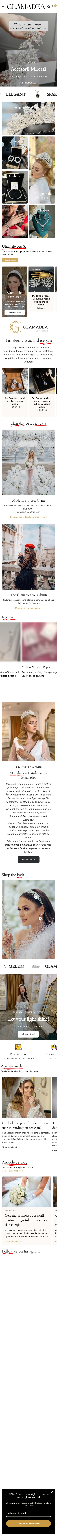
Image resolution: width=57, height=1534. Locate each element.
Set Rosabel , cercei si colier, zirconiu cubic (15, 401)
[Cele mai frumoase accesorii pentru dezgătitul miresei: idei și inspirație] (26, 1192)
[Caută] (48, 6)
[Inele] (15, 221)
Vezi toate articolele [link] (11, 1171)
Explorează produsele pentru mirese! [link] (27, 517)
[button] (29, 859)
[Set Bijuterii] (42, 221)
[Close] (52, 1492)
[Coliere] (15, 187)
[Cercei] (15, 152)
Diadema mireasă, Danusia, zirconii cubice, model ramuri (41, 300)
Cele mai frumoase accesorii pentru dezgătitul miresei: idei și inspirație (26, 1220)
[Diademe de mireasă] (42, 170)
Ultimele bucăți (10, 260)
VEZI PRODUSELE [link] (27, 83)
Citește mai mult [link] (10, 1147)
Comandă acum (14, 313)
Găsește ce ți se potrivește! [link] (27, 608)
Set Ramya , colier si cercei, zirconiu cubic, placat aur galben (42, 402)
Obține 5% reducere (29, 1523)
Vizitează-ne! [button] (28, 1034)
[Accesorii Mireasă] (28, 118)
